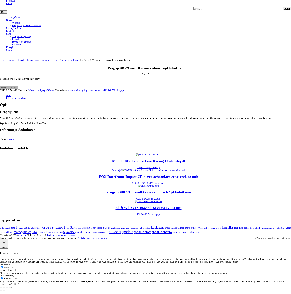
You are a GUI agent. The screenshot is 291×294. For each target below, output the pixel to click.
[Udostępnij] (7, 287)
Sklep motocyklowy (21, 36)
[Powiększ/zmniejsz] (1, 287)
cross (70, 90)
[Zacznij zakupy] (9, 47)
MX (105, 90)
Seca (112, 232)
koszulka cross (241, 227)
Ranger (51, 232)
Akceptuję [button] (72, 238)
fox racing (98, 227)
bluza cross (30, 227)
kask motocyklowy (189, 227)
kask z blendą (215, 228)
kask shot (204, 228)
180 (2, 227)
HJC (148, 227)
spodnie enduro (162, 232)
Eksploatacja (32, 60)
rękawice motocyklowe (86, 232)
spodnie (127, 232)
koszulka (227, 227)
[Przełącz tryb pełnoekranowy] (4, 287)
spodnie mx (193, 232)
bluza (19, 227)
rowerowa (58, 232)
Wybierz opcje (153, 167)
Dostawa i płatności (21, 42)
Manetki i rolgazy (69, 60)
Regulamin (17, 44)
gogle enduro (125, 228)
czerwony (11, 139)
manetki (98, 90)
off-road (42, 232)
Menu (9, 50)
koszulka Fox (256, 227)
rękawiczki (103, 232)
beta (13, 227)
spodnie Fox (179, 232)
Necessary (8, 267)
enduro (77, 90)
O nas (9, 20)
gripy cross (87, 90)
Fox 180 (77, 227)
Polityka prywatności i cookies (26, 25)
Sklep (9, 33)
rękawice (69, 232)
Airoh (7, 228)
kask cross (164, 227)
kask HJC (175, 228)
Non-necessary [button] (7, 275)
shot (118, 232)
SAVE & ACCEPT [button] (9, 284)
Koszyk (16, 39)
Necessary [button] (5, 264)
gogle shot (142, 228)
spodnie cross (142, 232)
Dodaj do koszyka (9, 87)
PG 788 (111, 90)
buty (39, 228)
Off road (20, 60)
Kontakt (10, 31)
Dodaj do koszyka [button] (152, 198)
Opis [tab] (8, 95)
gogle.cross (115, 228)
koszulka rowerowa (270, 228)
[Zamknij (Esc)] (10, 287)
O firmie (16, 22)
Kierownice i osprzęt (50, 60)
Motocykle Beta (13, 28)
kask (154, 227)
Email (9, 3)
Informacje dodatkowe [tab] (17, 98)
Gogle (107, 227)
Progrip (120, 90)
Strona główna (13, 17)
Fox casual (87, 227)
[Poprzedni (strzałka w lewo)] (1, 290)
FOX (68, 227)
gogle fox (134, 228)
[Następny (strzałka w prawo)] (4, 290)
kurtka (281, 228)
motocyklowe (22, 232)
